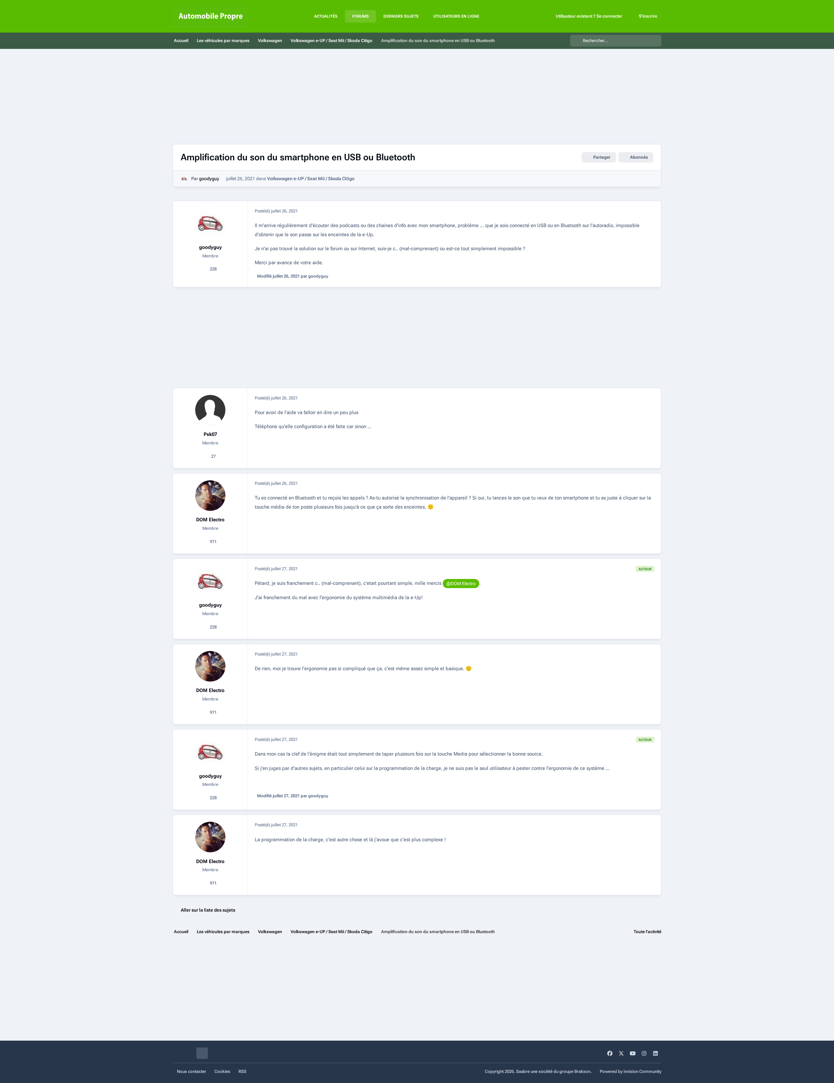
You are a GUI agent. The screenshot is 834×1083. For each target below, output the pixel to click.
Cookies (222, 1071)
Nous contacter (191, 1071)
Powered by (630, 1071)
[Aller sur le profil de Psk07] (210, 410)
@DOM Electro (461, 583)
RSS (242, 1071)
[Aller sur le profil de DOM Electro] (210, 495)
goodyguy (209, 178)
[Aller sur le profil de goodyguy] (184, 178)
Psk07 (210, 434)
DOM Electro (210, 520)
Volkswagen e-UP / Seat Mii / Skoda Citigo (310, 178)
